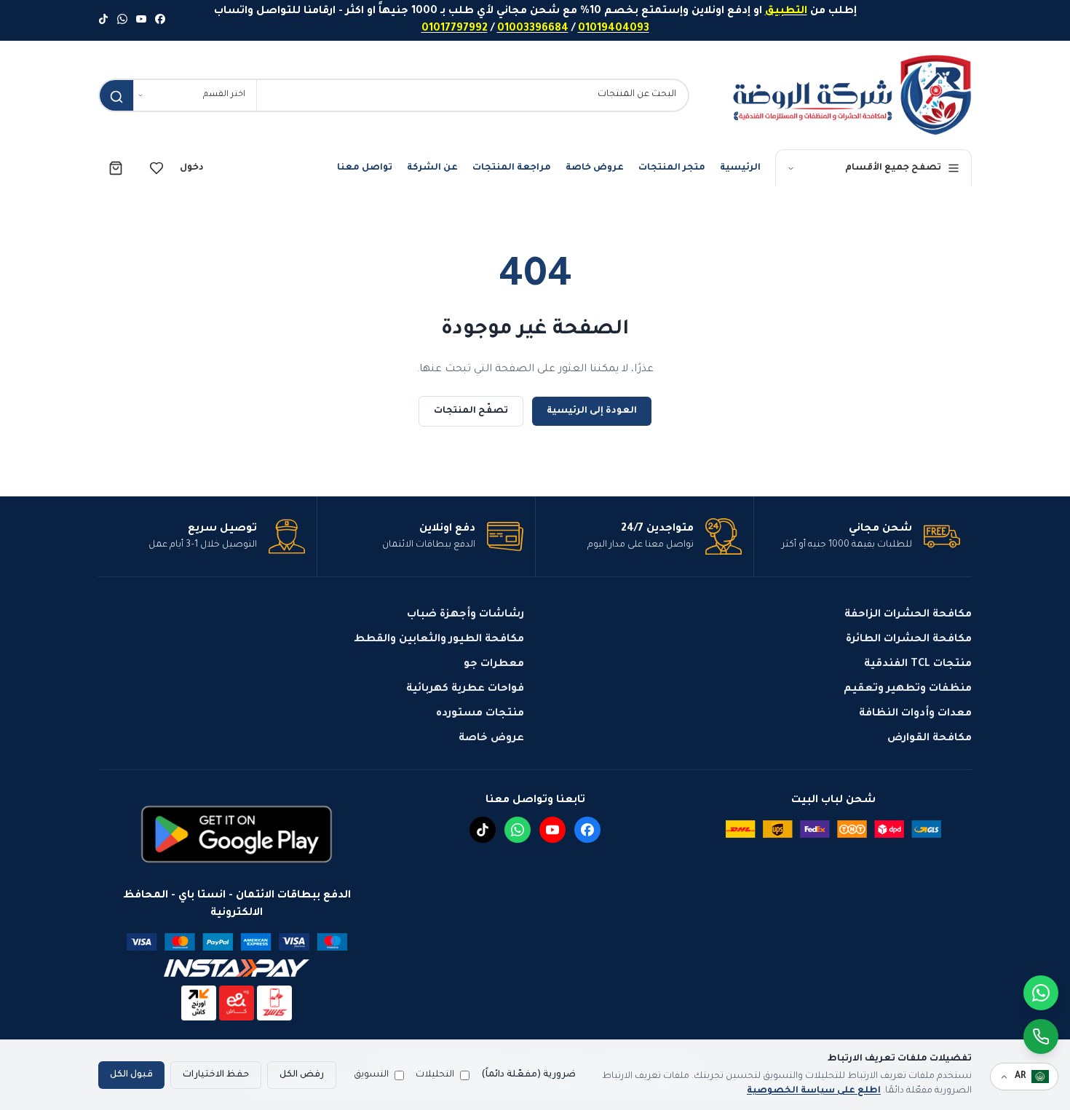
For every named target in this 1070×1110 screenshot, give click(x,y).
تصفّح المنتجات (471, 411)
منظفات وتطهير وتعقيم (908, 689)
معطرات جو (494, 664)
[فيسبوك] (160, 20)
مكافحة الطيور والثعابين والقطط (439, 640)
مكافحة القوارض (929, 739)
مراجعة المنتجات (511, 168)
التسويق (371, 1075)
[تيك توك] (103, 20)
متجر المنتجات (671, 168)
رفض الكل (302, 1075)
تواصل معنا (364, 168)
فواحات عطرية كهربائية (465, 689)
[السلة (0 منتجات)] (115, 168)
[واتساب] (122, 20)
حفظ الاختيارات (216, 1075)
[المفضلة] (156, 168)
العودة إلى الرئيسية (592, 411)
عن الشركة (432, 168)
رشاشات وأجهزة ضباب (465, 615)
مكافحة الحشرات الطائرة (909, 640)
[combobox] (472, 95)
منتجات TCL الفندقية (918, 664)
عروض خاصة (595, 168)
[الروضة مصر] (852, 95)
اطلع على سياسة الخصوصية (814, 1091)
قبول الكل (131, 1075)
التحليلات (435, 1075)
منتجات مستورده (480, 714)
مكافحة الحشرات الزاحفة (908, 615)
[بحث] (116, 97)
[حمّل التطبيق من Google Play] (236, 834)
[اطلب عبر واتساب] (1040, 1036)
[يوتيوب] (141, 20)
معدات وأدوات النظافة (915, 714)
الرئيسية (740, 168)
